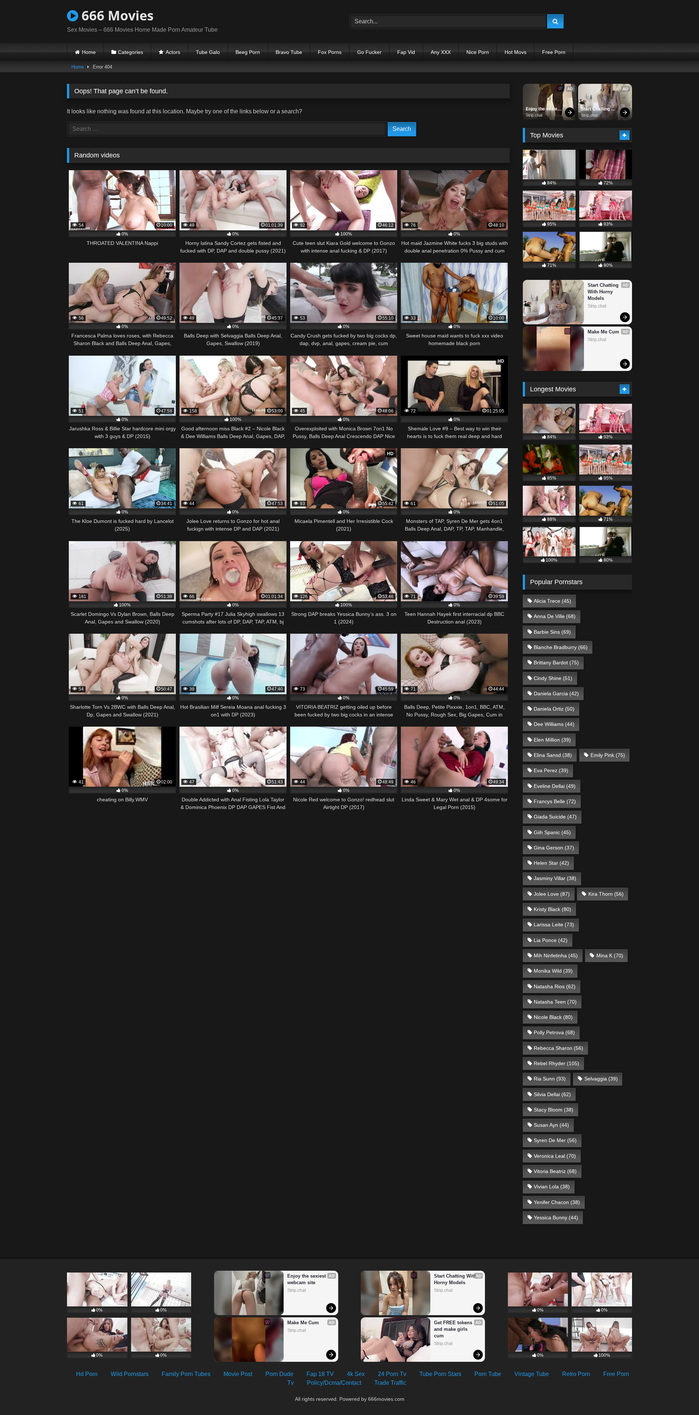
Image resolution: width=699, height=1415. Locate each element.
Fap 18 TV (320, 1374)
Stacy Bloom (553, 1110)
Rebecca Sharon (558, 1048)
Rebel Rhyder (556, 1063)
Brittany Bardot (556, 662)
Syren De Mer (555, 1140)
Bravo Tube (289, 52)
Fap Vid (406, 52)
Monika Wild (553, 971)
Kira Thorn (606, 894)
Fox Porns (329, 52)
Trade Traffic (390, 1383)
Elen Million (552, 740)
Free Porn (553, 52)
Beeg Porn (248, 52)
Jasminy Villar (555, 878)
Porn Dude (279, 1374)
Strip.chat (534, 115)
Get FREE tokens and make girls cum (454, 1329)
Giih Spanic (552, 832)
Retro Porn (576, 1374)
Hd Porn (87, 1374)
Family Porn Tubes (186, 1374)
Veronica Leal (555, 1156)
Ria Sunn (550, 1079)
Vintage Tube (531, 1374)
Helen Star (551, 863)
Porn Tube (487, 1374)
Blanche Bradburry (561, 647)
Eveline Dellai (555, 786)
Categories (130, 52)
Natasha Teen (555, 1002)
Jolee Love (552, 894)
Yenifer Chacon (557, 1202)
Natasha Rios (555, 986)
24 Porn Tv (392, 1374)
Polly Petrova (554, 1032)
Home (89, 52)
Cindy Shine (553, 678)
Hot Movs (515, 52)
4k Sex (356, 1374)
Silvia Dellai (552, 1094)
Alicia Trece (552, 601)
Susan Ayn (551, 1125)
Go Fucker (369, 52)
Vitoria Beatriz (555, 1171)
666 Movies (116, 15)
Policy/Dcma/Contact (334, 1383)
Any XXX (441, 52)
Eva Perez (551, 770)
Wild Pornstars (130, 1374)
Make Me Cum (603, 332)
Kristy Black (552, 909)
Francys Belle (555, 801)
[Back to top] (676, 1393)
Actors (173, 52)
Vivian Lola (552, 1186)
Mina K (609, 955)
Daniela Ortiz (554, 709)
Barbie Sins (552, 632)
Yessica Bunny (556, 1217)
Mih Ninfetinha (556, 955)
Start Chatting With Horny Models (596, 109)
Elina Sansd (553, 755)
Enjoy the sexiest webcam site (544, 109)
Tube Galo (208, 52)
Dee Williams (554, 724)
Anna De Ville (555, 616)
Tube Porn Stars (440, 1374)
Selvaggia (601, 1079)
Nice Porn (477, 52)
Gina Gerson (554, 848)
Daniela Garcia (556, 693)
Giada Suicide (555, 817)
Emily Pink (608, 755)
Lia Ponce (551, 940)
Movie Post (238, 1374)
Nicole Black (553, 1017)
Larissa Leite (554, 924)
